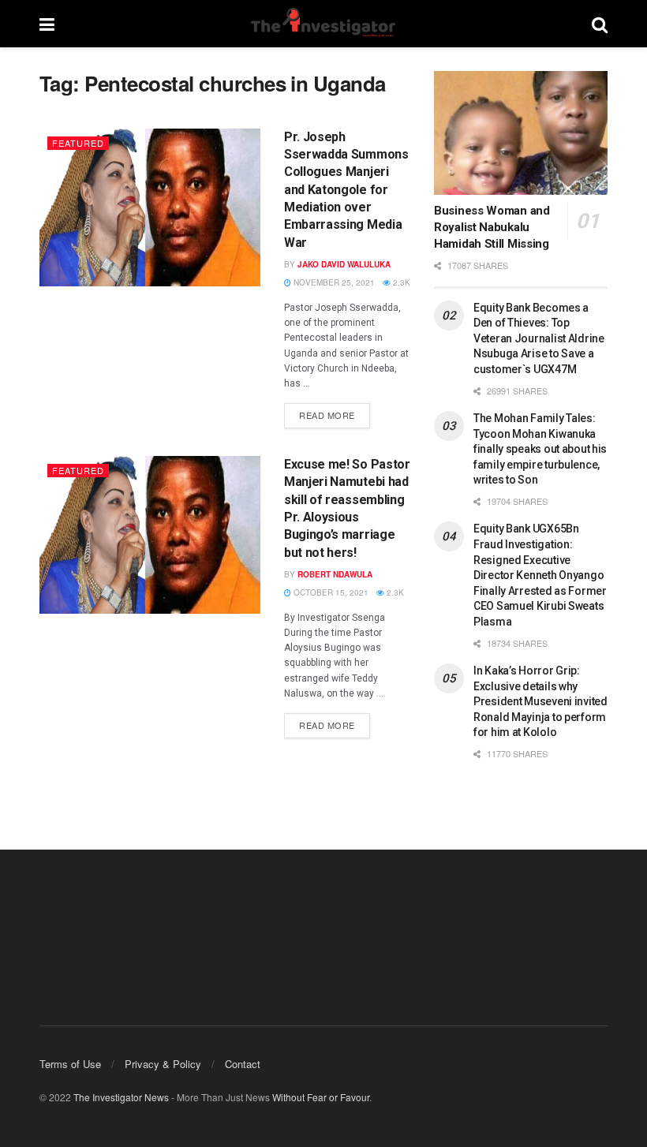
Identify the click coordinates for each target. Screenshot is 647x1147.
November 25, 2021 (333, 282)
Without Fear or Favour (320, 1097)
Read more (334, 412)
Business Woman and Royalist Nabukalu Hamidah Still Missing (492, 227)
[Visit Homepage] (323, 23)
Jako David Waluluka (344, 264)
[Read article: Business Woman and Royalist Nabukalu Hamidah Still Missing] (521, 133)
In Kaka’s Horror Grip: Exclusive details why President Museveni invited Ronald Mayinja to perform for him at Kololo (540, 701)
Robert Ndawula (334, 574)
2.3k (400, 282)
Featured (78, 142)
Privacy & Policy (163, 1063)
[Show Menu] (46, 23)
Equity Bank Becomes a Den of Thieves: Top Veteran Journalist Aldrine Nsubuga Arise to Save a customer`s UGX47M (538, 338)
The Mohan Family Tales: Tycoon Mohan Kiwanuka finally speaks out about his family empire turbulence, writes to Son (540, 449)
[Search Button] (600, 23)
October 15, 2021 (329, 592)
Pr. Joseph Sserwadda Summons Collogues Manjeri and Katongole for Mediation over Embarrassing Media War (346, 189)
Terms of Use (70, 1063)
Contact (242, 1063)
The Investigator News (121, 1097)
